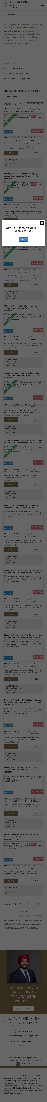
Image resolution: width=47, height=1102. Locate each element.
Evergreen (31, 31)
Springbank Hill (10, 40)
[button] (23, 1008)
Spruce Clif (22, 40)
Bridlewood (28, 24)
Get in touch (23, 1009)
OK (23, 239)
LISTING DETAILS (11, 153)
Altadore (7, 24)
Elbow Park (21, 31)
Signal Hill (26, 37)
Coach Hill (32, 27)
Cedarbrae (37, 24)
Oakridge (37, 34)
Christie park (21, 27)
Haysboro (8, 34)
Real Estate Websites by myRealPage (28, 1060)
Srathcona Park (34, 40)
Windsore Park (10, 43)
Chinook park (9, 27)
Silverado (36, 37)
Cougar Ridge (9, 31)
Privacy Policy (10, 1060)
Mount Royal (26, 34)
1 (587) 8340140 (10, 164)
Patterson (8, 37)
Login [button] (11, 96)
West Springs (22, 43)
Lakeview (17, 34)
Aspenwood (17, 24)
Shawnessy (17, 37)
